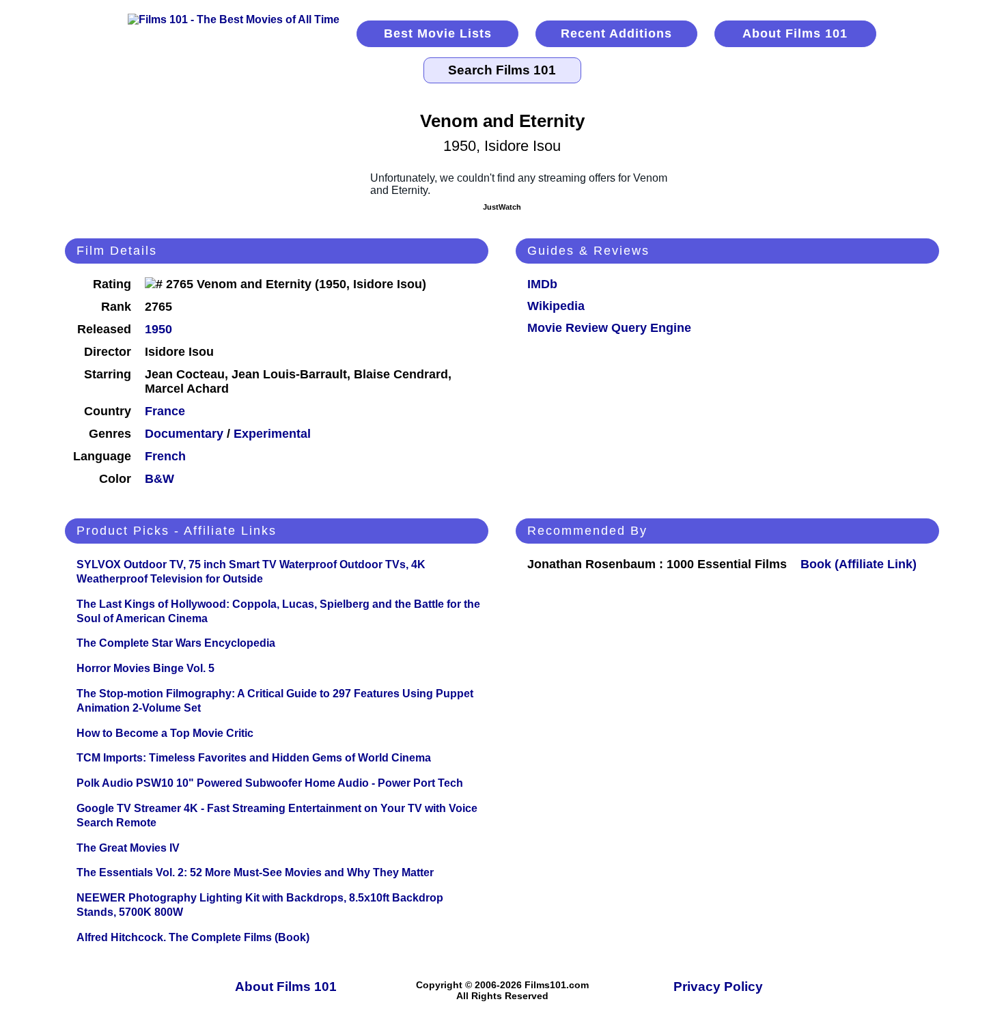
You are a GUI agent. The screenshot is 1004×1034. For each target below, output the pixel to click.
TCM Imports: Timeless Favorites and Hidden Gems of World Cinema (253, 758)
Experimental (272, 434)
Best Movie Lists (438, 33)
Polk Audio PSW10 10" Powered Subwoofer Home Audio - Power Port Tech (269, 783)
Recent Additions (616, 33)
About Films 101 (795, 33)
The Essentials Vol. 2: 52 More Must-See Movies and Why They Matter (255, 872)
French (165, 456)
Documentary (184, 434)
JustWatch (502, 207)
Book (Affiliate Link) (858, 564)
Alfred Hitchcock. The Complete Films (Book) (192, 937)
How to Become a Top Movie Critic (164, 733)
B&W (159, 479)
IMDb (542, 284)
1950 (158, 329)
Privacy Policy (718, 986)
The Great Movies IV (128, 848)
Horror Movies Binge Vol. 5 (145, 668)
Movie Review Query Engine (609, 328)
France (165, 411)
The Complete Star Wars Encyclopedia (175, 643)
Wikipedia (556, 306)
